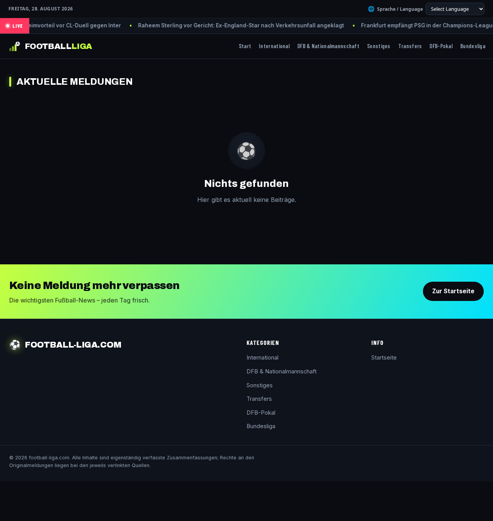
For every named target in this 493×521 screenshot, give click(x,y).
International (274, 45)
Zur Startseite (453, 291)
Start (245, 45)
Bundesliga (472, 45)
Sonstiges (379, 45)
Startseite (384, 357)
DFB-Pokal (441, 45)
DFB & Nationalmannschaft (328, 45)
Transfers (410, 45)
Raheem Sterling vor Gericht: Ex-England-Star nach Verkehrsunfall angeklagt (224, 25)
